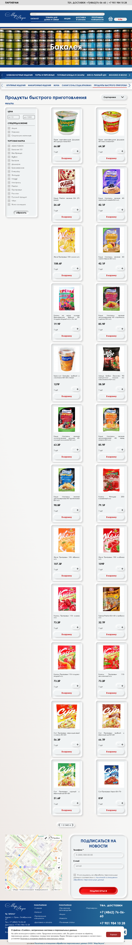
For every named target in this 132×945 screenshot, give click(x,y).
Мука (56, 85)
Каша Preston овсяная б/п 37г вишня (67, 199)
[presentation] (129, 75)
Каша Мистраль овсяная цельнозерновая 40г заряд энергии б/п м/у (111, 438)
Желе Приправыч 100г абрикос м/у (67, 558)
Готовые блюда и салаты (70, 75)
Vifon (14, 201)
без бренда (17, 153)
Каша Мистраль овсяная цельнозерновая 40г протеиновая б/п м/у (67, 498)
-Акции (62, 914)
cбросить (21, 212)
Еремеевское (18, 168)
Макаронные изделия (39, 85)
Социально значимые (21, 135)
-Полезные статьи (67, 922)
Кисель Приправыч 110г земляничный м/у (111, 675)
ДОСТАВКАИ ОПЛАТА (81, 18)
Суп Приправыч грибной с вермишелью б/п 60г (111, 734)
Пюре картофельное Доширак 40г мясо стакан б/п (111, 140)
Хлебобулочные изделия (19, 75)
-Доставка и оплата (43, 922)
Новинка (15, 132)
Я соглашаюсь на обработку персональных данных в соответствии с (95, 877)
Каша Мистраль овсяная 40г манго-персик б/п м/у (111, 258)
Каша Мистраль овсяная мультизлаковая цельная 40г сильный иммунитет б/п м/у (67, 438)
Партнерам (11, 2)
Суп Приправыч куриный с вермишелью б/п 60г (67, 792)
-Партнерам (91, 908)
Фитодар (16, 175)
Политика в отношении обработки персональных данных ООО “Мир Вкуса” (70, 943)
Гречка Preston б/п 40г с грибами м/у (111, 617)
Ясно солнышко (19, 204)
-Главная (38, 908)
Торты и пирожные (45, 75)
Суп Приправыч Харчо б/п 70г (109, 792)
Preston (15, 186)
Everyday (16, 171)
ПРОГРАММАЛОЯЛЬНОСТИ (97, 18)
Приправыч (17, 190)
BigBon (15, 157)
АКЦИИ (67, 18)
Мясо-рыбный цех (96, 75)
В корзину (67, 158)
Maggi (14, 179)
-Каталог (38, 912)
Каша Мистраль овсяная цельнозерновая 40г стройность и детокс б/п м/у (111, 317)
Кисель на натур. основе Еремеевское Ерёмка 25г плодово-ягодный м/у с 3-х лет (67, 317)
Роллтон (15, 193)
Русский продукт (19, 197)
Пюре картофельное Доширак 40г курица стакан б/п (67, 140)
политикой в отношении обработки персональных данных (95, 878)
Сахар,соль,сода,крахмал (76, 85)
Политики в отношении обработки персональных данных (42, 939)
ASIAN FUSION (17, 146)
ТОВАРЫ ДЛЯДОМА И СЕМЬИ (51, 18)
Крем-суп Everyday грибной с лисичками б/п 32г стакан (67, 377)
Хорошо (113, 934)
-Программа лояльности (40, 917)
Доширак (16, 164)
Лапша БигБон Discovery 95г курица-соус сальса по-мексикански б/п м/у (111, 377)
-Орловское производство (65, 909)
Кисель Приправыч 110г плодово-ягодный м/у (67, 675)
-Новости (63, 918)
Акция (14, 128)
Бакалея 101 (17, 149)
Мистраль (16, 182)
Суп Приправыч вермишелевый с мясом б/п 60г (67, 734)
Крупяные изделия (16, 85)
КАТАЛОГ (35, 18)
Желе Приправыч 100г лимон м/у (66, 257)
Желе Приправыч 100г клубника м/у (111, 558)
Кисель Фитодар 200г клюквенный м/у (111, 497)
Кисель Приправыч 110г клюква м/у (67, 617)
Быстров (15, 160)
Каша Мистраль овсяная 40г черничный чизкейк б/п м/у (111, 199)
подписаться (98, 890)
